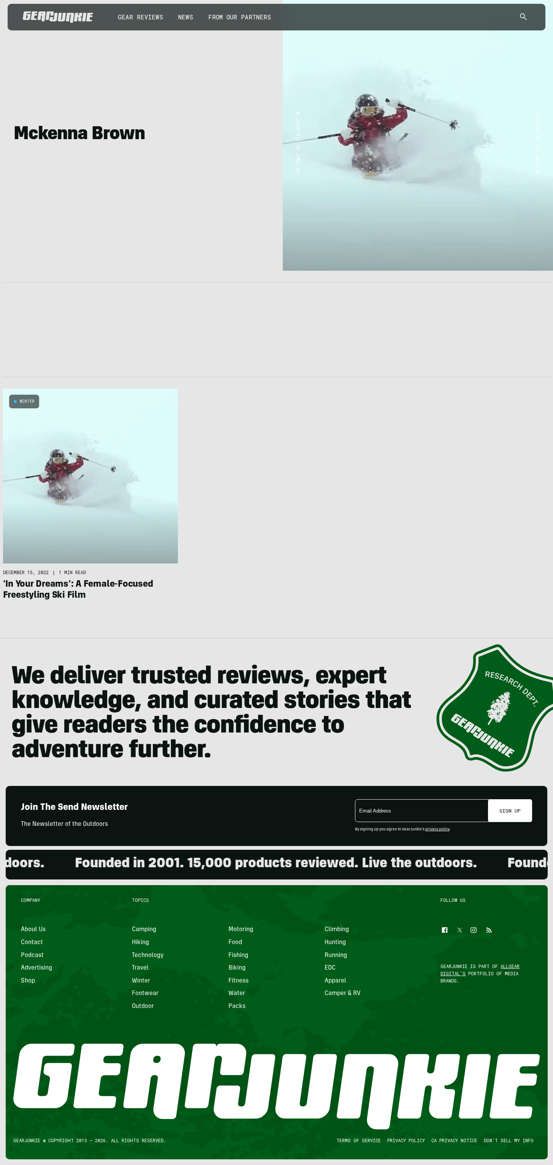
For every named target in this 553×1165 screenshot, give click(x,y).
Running (336, 955)
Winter (27, 401)
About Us (33, 930)
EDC (330, 968)
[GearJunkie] (58, 17)
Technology (148, 955)
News (185, 17)
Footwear (145, 993)
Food (235, 943)
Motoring (240, 930)
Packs (236, 1006)
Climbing (337, 930)
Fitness (238, 981)
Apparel (335, 981)
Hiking (140, 943)
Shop (28, 981)
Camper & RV (343, 993)
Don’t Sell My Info (508, 1140)
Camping (144, 930)
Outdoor (143, 1006)
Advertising (36, 968)
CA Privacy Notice (454, 1140)
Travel (140, 968)
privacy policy (437, 830)
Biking (236, 968)
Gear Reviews (140, 17)
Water (236, 993)
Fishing (238, 955)
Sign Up (510, 810)
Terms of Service (358, 1140)
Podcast (32, 955)
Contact (32, 943)
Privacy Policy (406, 1140)
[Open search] (523, 17)
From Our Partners (239, 17)
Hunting (335, 943)
